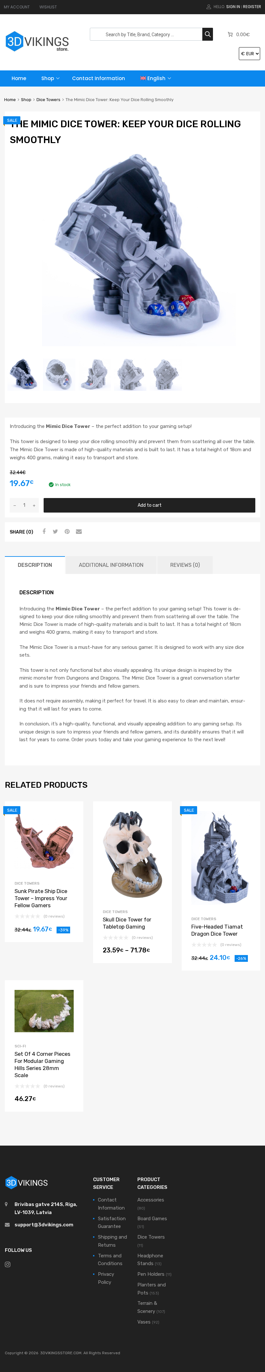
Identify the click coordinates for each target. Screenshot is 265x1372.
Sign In (233, 6)
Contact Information (98, 78)
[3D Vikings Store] (37, 52)
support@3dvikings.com (44, 1225)
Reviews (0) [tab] (185, 565)
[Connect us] (7, 1264)
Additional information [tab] (111, 565)
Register (252, 6)
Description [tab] (35, 565)
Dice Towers (48, 99)
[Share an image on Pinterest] (66, 531)
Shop (47, 78)
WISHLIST (48, 7)
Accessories (150, 1200)
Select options (132, 952)
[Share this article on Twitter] (54, 531)
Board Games (152, 1218)
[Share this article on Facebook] (43, 531)
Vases (144, 1322)
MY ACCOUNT (17, 7)
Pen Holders (150, 1274)
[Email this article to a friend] (78, 531)
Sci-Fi (20, 1046)
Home (19, 78)
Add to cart (150, 505)
